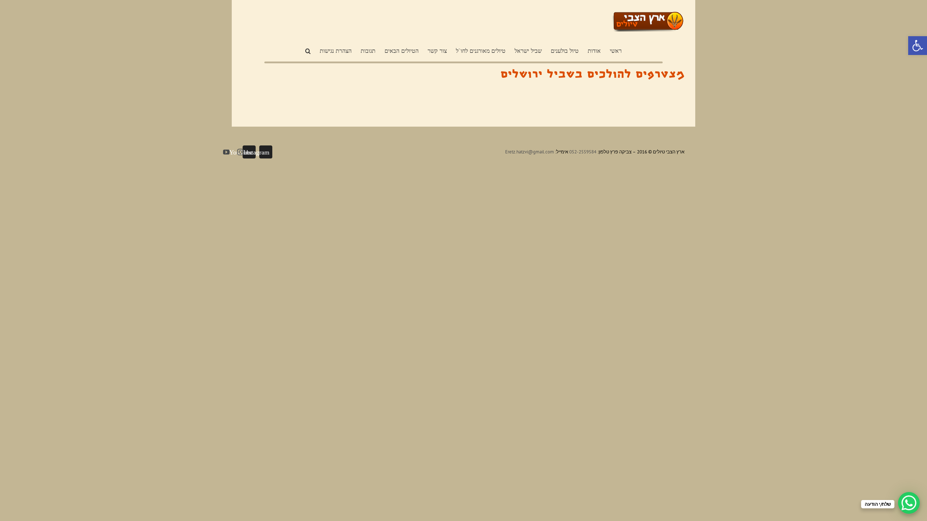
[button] (917, 45)
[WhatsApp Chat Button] (909, 503)
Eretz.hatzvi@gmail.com (529, 152)
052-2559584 (582, 152)
